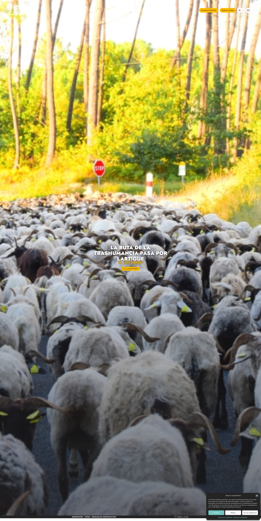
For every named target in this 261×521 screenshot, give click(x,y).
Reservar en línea (227, 10)
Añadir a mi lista (182, 517)
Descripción (77, 517)
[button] (257, 496)
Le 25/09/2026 (132, 268)
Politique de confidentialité (225, 517)
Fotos (87, 517)
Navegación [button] (248, 10)
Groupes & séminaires (208, 10)
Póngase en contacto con (104, 517)
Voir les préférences (250, 513)
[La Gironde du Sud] (23, 10)
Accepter (216, 513)
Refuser (233, 513)
